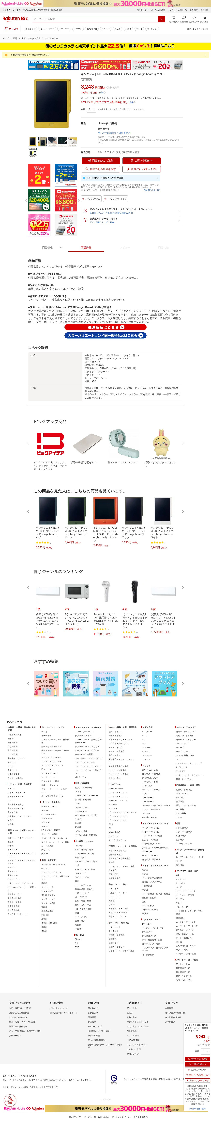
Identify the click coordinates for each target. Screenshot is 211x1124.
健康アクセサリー (116, 947)
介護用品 (113, 870)
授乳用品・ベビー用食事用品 (155, 847)
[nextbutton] (182, 443)
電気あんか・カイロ (16, 808)
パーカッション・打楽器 (86, 815)
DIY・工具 (146, 924)
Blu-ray (78, 939)
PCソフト (45, 854)
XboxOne (113, 804)
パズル (145, 793)
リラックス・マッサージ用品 (121, 951)
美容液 (112, 900)
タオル (179, 817)
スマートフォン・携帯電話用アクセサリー (89, 741)
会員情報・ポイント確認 (99, 1031)
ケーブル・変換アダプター (87, 750)
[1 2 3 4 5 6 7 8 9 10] (91, 109)
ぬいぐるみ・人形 (150, 770)
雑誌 (77, 881)
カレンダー (80, 873)
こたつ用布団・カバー (186, 946)
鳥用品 (145, 890)
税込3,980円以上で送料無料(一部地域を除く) (43, 10)
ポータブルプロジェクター (53, 796)
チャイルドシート (150, 855)
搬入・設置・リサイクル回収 (22, 1022)
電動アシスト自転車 (185, 735)
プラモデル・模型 (150, 782)
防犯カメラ (147, 932)
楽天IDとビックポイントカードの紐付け (105, 1046)
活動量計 (45, 915)
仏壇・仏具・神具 (184, 980)
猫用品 (145, 870)
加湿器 (11, 820)
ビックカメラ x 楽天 (12, 10)
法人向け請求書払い (97, 1040)
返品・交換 (132, 1017)
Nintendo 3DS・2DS (118, 800)
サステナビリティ (124, 1117)
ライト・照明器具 (15, 778)
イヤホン (78, 29)
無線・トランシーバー (51, 785)
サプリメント (115, 927)
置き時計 (180, 840)
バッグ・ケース (183, 751)
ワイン (145, 735)
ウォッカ (146, 751)
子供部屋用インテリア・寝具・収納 (190, 912)
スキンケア (114, 889)
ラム (144, 743)
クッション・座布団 (185, 895)
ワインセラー (13, 879)
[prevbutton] (28, 443)
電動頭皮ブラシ (48, 895)
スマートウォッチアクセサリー (89, 766)
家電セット (30, 29)
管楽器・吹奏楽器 (83, 799)
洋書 (77, 913)
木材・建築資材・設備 (152, 940)
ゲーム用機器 (47, 846)
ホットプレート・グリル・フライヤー (21, 862)
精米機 (11, 845)
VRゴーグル (80, 777)
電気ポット (12, 871)
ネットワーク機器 (49, 834)
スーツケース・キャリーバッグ (190, 857)
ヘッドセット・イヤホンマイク (89, 758)
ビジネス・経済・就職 (85, 869)
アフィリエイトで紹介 (137, 1045)
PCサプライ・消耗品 (50, 830)
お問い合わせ (133, 1054)
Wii (110, 828)
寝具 (178, 875)
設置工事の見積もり (18, 1026)
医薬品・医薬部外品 (117, 850)
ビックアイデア (47, 29)
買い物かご (93, 1008)
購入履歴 (92, 1022)
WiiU (111, 824)
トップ (5, 38)
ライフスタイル (82, 877)
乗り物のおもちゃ (150, 778)
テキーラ (146, 759)
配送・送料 (132, 1008)
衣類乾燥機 (12, 746)
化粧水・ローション (117, 893)
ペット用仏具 (148, 905)
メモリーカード (48, 777)
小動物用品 (147, 886)
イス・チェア (182, 907)
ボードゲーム (148, 801)
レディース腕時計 (184, 832)
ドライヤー (64, 29)
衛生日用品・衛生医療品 (119, 858)
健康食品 (113, 939)
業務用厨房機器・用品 (118, 766)
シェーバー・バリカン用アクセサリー (55, 877)
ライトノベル (81, 917)
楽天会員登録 (202, 29)
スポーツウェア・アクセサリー (190, 775)
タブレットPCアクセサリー (87, 746)
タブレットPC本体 (83, 735)
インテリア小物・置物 (186, 954)
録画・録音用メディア (51, 746)
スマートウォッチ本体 (85, 762)
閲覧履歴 (92, 1017)
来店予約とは (149, 190)
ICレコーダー (47, 769)
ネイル (112, 904)
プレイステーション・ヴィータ (122, 812)
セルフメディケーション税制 (15, 1087)
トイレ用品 (181, 813)
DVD (77, 947)
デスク (179, 903)
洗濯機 (128, 29)
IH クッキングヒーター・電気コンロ (22, 888)
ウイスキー (147, 732)
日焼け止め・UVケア (118, 912)
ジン (144, 739)
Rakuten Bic (15, 19)
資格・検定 (80, 921)
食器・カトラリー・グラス (120, 739)
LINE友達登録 (133, 1040)
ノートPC (45, 810)
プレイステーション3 (118, 816)
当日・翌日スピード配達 (20, 1008)
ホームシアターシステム (52, 765)
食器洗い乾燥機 (14, 898)
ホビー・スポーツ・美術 (86, 861)
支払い (130, 1013)
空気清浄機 (92, 29)
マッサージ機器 (48, 903)
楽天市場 (204, 10)
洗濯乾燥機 (12, 742)
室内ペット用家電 (150, 909)
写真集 (78, 925)
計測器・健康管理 (116, 935)
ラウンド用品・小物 (185, 755)
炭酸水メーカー (14, 894)
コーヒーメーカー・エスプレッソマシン (21, 855)
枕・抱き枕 (181, 883)
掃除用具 (180, 797)
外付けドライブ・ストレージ (54, 838)
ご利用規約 (170, 1022)
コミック (79, 845)
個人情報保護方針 (173, 1017)
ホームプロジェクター (51, 757)
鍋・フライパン (115, 732)
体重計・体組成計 (49, 923)
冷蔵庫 (118, 29)
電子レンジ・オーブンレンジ (20, 838)
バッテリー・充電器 (84, 754)
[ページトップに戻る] (206, 715)
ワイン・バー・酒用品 (118, 774)
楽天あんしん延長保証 (19, 1013)
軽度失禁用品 (115, 878)
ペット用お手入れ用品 (152, 878)
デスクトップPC (48, 806)
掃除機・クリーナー (16, 758)
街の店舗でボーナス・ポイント (63, 1013)
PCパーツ (45, 850)
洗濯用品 (180, 801)
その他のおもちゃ (150, 817)
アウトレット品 (183, 964)
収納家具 (180, 918)
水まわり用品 (115, 778)
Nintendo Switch (116, 788)
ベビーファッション (151, 832)
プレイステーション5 (118, 792)
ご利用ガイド (142, 10)
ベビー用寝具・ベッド (152, 844)
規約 (158, 190)
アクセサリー (81, 811)
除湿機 (11, 824)
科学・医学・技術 (83, 905)
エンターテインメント (85, 853)
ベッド (179, 887)
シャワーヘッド (48, 899)
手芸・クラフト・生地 (186, 805)
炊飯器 (11, 842)
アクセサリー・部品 (50, 781)
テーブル (180, 899)
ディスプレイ (47, 818)
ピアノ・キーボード (84, 788)
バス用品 (180, 809)
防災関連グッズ (149, 936)
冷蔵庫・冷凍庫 (14, 734)
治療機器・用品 (115, 854)
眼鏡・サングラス (184, 779)
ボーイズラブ (81, 897)
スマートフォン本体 (84, 732)
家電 (15, 38)
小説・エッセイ (82, 893)
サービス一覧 (90, 1117)
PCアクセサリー (48, 814)
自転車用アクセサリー (186, 739)
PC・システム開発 (83, 909)
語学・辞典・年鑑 (83, 901)
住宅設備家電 (13, 774)
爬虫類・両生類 (149, 898)
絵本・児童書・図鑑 (84, 849)
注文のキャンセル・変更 (138, 1022)
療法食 (145, 913)
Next (186, 65)
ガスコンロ (12, 867)
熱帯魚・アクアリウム (152, 882)
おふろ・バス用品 (150, 840)
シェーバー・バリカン (51, 872)
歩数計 (44, 919)
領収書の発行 (133, 1031)
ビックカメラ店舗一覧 (177, 10)
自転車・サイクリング (186, 732)
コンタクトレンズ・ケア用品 (121, 866)
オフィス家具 (182, 950)
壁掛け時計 (181, 836)
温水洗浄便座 (47, 911)
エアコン (106, 29)
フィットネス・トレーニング (189, 763)
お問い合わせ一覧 (106, 1117)
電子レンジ (152, 29)
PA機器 (78, 791)
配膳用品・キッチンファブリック (122, 761)
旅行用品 (180, 865)
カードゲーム (148, 797)
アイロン (11, 762)
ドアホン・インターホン (153, 928)
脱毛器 (44, 883)
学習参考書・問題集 (84, 889)
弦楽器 (78, 823)
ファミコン (114, 836)
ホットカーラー (48, 887)
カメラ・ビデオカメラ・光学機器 (55, 741)
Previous (24, 65)
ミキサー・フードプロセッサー (21, 883)
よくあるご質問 (158, 10)
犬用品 (145, 874)
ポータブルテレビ (49, 773)
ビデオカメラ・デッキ (51, 761)
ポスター (79, 929)
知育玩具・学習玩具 (151, 774)
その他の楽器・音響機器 (86, 835)
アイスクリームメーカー (18, 914)
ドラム (78, 803)
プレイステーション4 (118, 796)
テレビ (139, 29)
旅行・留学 (80, 857)
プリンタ (45, 822)
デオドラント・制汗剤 (118, 908)
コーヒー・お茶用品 (117, 770)
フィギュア (147, 786)
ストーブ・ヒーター (16, 792)
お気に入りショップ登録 (138, 1026)
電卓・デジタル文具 (31, 38)
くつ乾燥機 (12, 754)
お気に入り (93, 1013)
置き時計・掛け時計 (185, 930)
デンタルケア (47, 891)
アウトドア (181, 771)
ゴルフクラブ (182, 743)
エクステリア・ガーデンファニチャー (156, 949)
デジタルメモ (51, 38)
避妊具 (112, 862)
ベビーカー (147, 851)
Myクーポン (93, 1026)
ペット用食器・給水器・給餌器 (156, 894)
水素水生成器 (13, 906)
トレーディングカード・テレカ (156, 805)
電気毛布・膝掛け (15, 804)
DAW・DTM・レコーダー (86, 795)
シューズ (180, 747)
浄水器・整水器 (14, 902)
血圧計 (44, 927)
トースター (12, 849)
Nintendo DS (114, 832)
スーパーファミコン (117, 840)
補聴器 (44, 907)
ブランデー (147, 755)
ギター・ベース (82, 807)
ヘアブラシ (46, 868)
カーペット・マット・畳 (187, 926)
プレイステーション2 (118, 820)
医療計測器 (114, 874)
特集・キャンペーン (59, 1008)
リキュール (147, 747)
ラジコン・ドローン (151, 789)
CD (76, 943)
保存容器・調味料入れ (118, 743)
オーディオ (46, 735)
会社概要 (194, 10)
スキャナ (45, 826)
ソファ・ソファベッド (186, 891)
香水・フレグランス (117, 916)
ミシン (11, 766)
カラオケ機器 (81, 831)
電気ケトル (12, 875)
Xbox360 (113, 808)
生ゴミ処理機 (13, 910)
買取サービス (15, 1035)
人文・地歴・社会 (83, 885)
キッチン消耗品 (115, 747)
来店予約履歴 (94, 1035)
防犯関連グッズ (183, 968)
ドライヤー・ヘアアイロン (53, 864)
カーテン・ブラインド (186, 922)
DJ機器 (78, 819)
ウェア (179, 759)
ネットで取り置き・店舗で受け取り (25, 1031)
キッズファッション (151, 828)
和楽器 (78, 827)
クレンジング (115, 897)
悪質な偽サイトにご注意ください (44, 1087)
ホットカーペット (15, 796)
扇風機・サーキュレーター (19, 816)
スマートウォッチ (184, 844)
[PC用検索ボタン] (161, 19)
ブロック (146, 813)
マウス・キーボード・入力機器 (55, 842)
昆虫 (144, 901)
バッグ (179, 861)
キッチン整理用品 (116, 751)
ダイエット (114, 931)
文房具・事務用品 (184, 789)
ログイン (191, 29)
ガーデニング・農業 (151, 944)
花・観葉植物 (148, 955)
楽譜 (77, 865)
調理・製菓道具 (115, 735)
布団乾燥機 (12, 750)
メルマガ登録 (133, 1035)
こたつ (11, 800)
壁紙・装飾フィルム (185, 934)
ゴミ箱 (179, 942)
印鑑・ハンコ (182, 793)
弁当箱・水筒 (115, 755)
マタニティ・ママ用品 (152, 836)
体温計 (44, 931)
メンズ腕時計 (182, 828)
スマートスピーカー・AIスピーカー (55, 790)
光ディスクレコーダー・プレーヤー (55, 752)
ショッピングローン (18, 1017)
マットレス (181, 879)
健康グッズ (114, 943)
